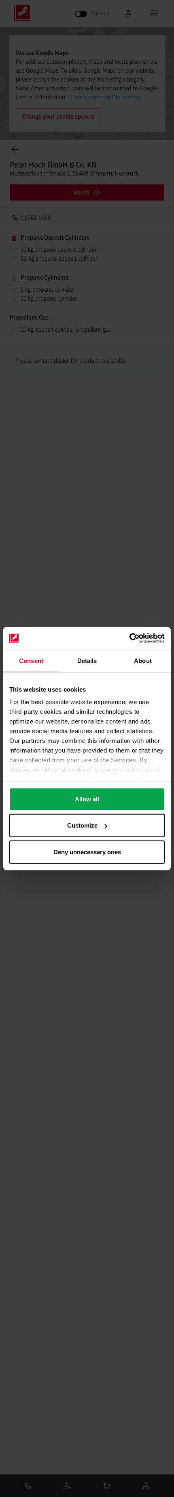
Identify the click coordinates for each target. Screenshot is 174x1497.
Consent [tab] (31, 660)
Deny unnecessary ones (87, 851)
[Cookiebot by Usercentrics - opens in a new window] (129, 638)
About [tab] (143, 660)
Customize (82, 825)
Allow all (87, 798)
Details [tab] (87, 660)
